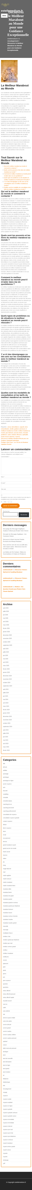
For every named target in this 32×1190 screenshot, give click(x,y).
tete (4, 1085)
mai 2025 (5, 658)
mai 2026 (5, 618)
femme (5, 841)
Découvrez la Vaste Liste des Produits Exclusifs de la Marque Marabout (13, 540)
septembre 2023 (7, 726)
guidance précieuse (19, 429)
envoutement (6, 838)
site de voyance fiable (9, 1017)
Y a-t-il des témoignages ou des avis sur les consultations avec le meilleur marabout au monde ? (16, 183)
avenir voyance (7, 784)
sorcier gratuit (7, 1028)
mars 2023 (6, 747)
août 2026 (5, 608)
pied (4, 967)
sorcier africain (7, 1024)
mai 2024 (5, 699)
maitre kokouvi (7, 878)
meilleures (6, 956)
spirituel (5, 1041)
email (4, 834)
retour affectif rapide (8, 997)
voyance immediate (8, 1119)
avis (4, 787)
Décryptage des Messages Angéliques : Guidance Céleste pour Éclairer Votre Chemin (15, 529)
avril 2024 (5, 703)
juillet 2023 (6, 733)
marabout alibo (7, 889)
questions (5, 987)
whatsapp (5, 1160)
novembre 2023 (7, 719)
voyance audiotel (7, 1102)
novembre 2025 (7, 638)
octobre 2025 (6, 642)
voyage (5, 1092)
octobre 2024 (6, 682)
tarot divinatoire (7, 1061)
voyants (5, 1156)
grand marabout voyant (9, 845)
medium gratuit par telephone (11, 939)
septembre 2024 (7, 686)
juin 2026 (5, 614)
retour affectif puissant (9, 994)
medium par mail (7, 943)
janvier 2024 (6, 713)
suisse (5, 1045)
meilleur (5, 950)
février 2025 (6, 669)
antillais (5, 770)
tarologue (5, 1051)
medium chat (6, 936)
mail (4, 872)
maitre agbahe (7, 875)
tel (3, 1075)
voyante (5, 1153)
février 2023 (6, 750)
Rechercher (6, 511)
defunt (4, 824)
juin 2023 (5, 736)
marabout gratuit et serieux (10, 902)
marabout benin (7, 892)
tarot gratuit (6, 1068)
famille (12, 429)
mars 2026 (6, 625)
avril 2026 (5, 621)
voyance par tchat (8, 1133)
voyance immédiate (8, 1122)
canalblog (5, 794)
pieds (4, 970)
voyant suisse (7, 1150)
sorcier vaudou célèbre (9, 1034)
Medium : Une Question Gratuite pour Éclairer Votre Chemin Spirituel (14, 589)
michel (5, 960)
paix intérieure (9, 432)
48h (4, 763)
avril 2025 (5, 662)
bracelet (5, 790)
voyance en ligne (7, 1106)
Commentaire (5, 456)
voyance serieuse (8, 1139)
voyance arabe (7, 1099)
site (4, 1014)
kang (4, 865)
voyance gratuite (7, 1109)
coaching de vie (7, 804)
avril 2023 (5, 743)
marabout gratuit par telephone (11, 906)
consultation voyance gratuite (11, 817)
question (5, 984)
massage (5, 929)
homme (5, 855)
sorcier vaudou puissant (9, 1038)
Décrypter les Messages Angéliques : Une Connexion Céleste (14, 535)
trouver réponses (10, 436)
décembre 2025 (7, 635)
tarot (4, 1055)
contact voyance (7, 821)
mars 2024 (6, 706)
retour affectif (6, 990)
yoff (4, 1163)
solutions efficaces (16, 434)
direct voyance (7, 828)
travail (2, 436)
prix (4, 977)
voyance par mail (8, 1129)
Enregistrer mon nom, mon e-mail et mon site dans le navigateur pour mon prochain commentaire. (16, 498)
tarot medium (6, 1072)
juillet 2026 (6, 611)
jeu (4, 862)
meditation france (8, 933)
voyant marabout (7, 1143)
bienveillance (15, 427)
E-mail (3, 483)
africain (5, 767)
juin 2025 (5, 655)
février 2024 (6, 709)
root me (5, 1004)
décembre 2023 (7, 716)
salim (4, 1007)
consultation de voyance (9, 814)
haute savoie (6, 851)
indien (4, 858)
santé (9, 434)
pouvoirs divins (18, 432)
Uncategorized (12, 41)
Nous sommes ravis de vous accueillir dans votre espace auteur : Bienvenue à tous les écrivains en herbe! (15, 546)
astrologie (5, 773)
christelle (5, 797)
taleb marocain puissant (9, 1048)
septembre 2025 (7, 645)
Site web (3, 489)
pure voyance (7, 980)
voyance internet (7, 1126)
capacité (22, 427)
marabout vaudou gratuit (9, 923)
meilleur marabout (8, 953)
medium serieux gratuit (9, 946)
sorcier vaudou (7, 1031)
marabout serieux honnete (10, 916)
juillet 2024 (6, 692)
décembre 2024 (7, 675)
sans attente (6, 1011)
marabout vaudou (8, 919)
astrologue (6, 777)
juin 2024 (5, 696)
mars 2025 (6, 665)
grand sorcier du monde (9, 848)
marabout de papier (8, 895)
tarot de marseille (8, 1058)
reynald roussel (7, 1000)
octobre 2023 (6, 723)
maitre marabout (7, 882)
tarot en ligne (6, 1065)
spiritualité (25, 434)
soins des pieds (7, 1021)
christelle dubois (7, 801)
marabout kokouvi (8, 909)
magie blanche (7, 868)
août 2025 (5, 648)
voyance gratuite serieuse (10, 1112)
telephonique (6, 1082)
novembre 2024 (7, 679)
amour (9, 427)
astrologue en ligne (8, 780)
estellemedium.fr (12, 10)
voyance (17, 436)
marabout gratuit (7, 899)
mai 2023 (5, 740)
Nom (3, 477)
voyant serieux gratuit (9, 1146)
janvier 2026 (6, 631)
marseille (5, 926)
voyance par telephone (9, 1136)
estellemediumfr (8, 569)
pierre (4, 973)
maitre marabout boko (9, 885)
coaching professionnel (9, 811)
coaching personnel (8, 807)
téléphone (5, 1078)
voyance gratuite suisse (9, 1116)
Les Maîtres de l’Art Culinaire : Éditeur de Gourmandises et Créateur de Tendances (14, 553)
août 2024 (5, 689)
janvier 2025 (6, 672)
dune (4, 831)
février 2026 (6, 628)
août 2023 (5, 730)
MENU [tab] (4, 15)
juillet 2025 (6, 652)
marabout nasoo (7, 912)
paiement (5, 963)
